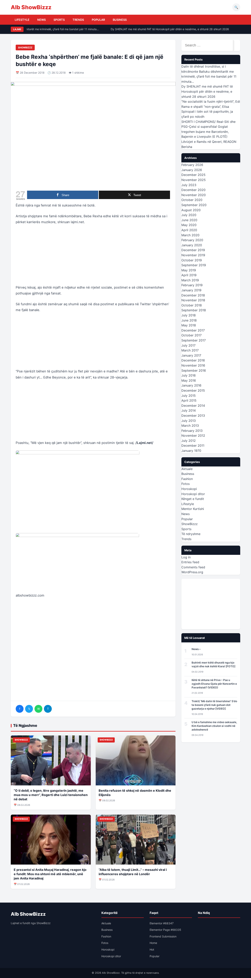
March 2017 (190, 350)
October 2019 (191, 260)
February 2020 (192, 240)
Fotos (185, 484)
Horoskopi (189, 489)
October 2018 (191, 305)
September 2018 (193, 310)
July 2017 (188, 345)
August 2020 (191, 210)
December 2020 (193, 190)
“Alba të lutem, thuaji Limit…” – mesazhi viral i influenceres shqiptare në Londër (133, 872)
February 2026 (192, 165)
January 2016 (191, 385)
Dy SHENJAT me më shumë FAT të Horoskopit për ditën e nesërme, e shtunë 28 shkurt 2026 (165, 29)
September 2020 (193, 205)
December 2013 (193, 415)
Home (153, 942)
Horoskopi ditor (193, 494)
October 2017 (191, 335)
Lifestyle (22, 19)
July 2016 (188, 375)
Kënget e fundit (192, 499)
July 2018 (188, 315)
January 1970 (191, 451)
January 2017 (191, 355)
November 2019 (193, 255)
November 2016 (193, 365)
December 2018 (193, 295)
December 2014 (193, 406)
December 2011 (192, 445)
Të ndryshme (190, 534)
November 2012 (193, 435)
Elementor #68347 (162, 923)
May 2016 (188, 380)
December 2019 (193, 250)
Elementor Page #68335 (165, 929)
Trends (78, 19)
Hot (152, 949)
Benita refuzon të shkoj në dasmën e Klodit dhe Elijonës (135, 793)
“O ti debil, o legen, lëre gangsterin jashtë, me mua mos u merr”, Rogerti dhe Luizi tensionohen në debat (51, 795)
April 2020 (189, 230)
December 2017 (193, 330)
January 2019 (191, 290)
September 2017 (193, 340)
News (41, 19)
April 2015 (188, 400)
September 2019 (193, 265)
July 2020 (188, 215)
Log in (186, 557)
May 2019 (188, 270)
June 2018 (189, 320)
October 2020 (191, 200)
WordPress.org (192, 572)
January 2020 (191, 245)
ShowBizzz (25, 47)
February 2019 (192, 285)
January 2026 (191, 170)
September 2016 (193, 370)
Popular (98, 19)
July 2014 (188, 410)
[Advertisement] (93, 257)
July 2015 (188, 396)
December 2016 (193, 360)
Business (120, 19)
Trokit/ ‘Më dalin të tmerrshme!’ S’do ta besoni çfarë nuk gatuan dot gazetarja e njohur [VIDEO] (214, 705)
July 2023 (188, 185)
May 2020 (188, 225)
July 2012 (188, 441)
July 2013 (188, 421)
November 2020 (193, 195)
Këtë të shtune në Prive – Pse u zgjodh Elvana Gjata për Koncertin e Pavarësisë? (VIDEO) (214, 683)
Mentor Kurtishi (192, 509)
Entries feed (190, 562)
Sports (59, 19)
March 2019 (190, 280)
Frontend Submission (163, 936)
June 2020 (189, 220)
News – (196, 649)
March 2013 (190, 425)
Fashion (187, 479)
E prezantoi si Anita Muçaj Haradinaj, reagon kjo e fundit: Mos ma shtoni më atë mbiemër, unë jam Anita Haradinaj (50, 874)
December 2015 (193, 390)
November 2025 (193, 180)
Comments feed (193, 567)
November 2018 (193, 300)
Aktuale (187, 469)
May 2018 (188, 325)
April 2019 (188, 275)
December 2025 (193, 175)
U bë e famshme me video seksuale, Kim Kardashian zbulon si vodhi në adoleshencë (214, 726)
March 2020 (190, 235)
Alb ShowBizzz (31, 7)
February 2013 (192, 431)
